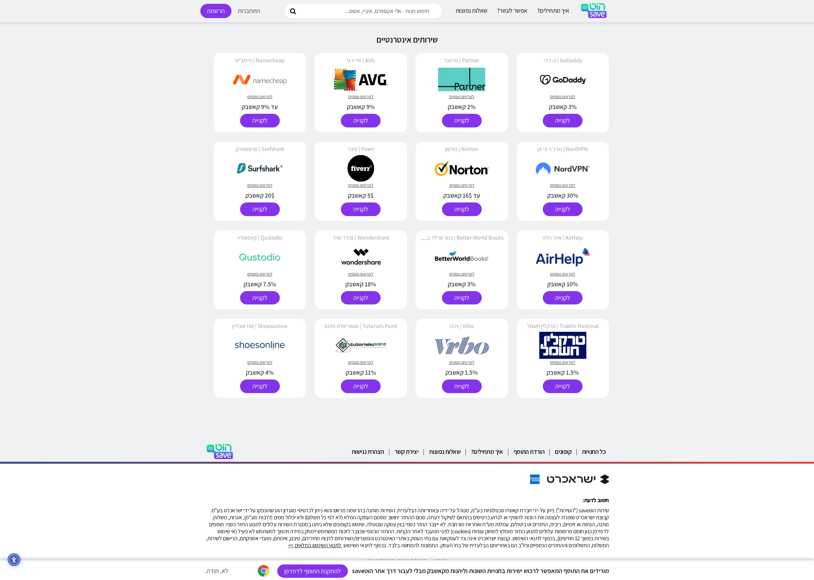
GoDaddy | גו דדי (563, 60)
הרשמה (216, 11)
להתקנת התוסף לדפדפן (312, 571)
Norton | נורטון (461, 149)
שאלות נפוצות (471, 10)
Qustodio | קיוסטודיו (260, 237)
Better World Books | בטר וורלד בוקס (461, 237)
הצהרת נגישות (368, 451)
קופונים (563, 451)
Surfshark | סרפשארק (260, 149)
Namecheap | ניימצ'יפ (260, 60)
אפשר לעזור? (512, 10)
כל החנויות (594, 451)
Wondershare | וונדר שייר (361, 237)
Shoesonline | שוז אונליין (259, 326)
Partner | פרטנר (461, 60)
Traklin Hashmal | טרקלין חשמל (563, 326)
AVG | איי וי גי (361, 60)
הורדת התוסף (529, 451)
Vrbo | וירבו (462, 326)
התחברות (249, 11)
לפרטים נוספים (562, 96)
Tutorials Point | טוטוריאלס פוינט (360, 326)
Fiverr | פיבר (361, 149)
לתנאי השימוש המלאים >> (315, 545)
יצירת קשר (407, 451)
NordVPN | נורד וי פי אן (562, 149)
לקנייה (562, 120)
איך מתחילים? (553, 10)
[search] (292, 10)
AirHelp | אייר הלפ (562, 237)
